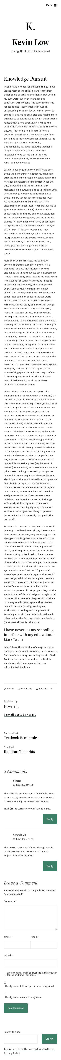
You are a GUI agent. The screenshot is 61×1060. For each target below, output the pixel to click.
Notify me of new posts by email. (24, 997)
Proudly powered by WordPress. (36, 1049)
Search (49, 1038)
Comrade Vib (19, 835)
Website (8, 955)
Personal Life (45, 688)
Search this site (12, 1032)
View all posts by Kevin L (20, 714)
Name (8, 937)
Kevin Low (30, 42)
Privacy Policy (12, 1053)
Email (34, 937)
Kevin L (10, 688)
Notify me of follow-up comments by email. (30, 986)
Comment (10, 901)
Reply (50, 819)
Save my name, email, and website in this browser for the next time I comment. (32, 974)
